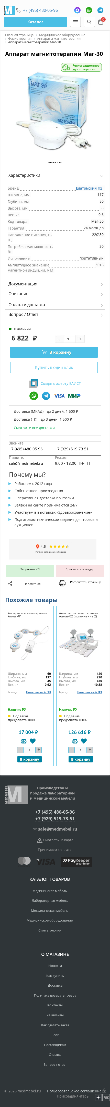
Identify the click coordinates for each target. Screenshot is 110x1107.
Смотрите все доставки (34, 427)
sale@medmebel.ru (26, 463)
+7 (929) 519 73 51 (72, 448)
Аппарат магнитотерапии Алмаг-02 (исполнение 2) (78, 614)
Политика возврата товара (55, 995)
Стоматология (49, 930)
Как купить (55, 975)
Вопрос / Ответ (23, 314)
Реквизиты (55, 1015)
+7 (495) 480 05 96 (26, 448)
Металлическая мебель (49, 910)
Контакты (55, 1005)
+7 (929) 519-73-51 (55, 818)
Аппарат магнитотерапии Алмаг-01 (27, 614)
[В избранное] (32, 741)
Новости (55, 965)
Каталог (35, 21)
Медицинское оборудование (50, 920)
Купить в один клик (54, 367)
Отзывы (55, 1054)
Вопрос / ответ (55, 1064)
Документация (22, 284)
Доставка (55, 985)
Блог (55, 1034)
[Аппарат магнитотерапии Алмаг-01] (29, 643)
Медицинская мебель (49, 890)
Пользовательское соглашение (74, 1091)
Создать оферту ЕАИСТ (61, 383)
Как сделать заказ (55, 1025)
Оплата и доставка (26, 304)
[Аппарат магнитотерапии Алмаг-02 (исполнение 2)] (80, 643)
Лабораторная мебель (50, 900)
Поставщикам (55, 1044)
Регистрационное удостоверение (86, 67)
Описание (18, 293)
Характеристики (24, 175)
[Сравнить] (23, 741)
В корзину (60, 352)
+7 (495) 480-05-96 (40, 10)
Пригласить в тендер (79, 569)
